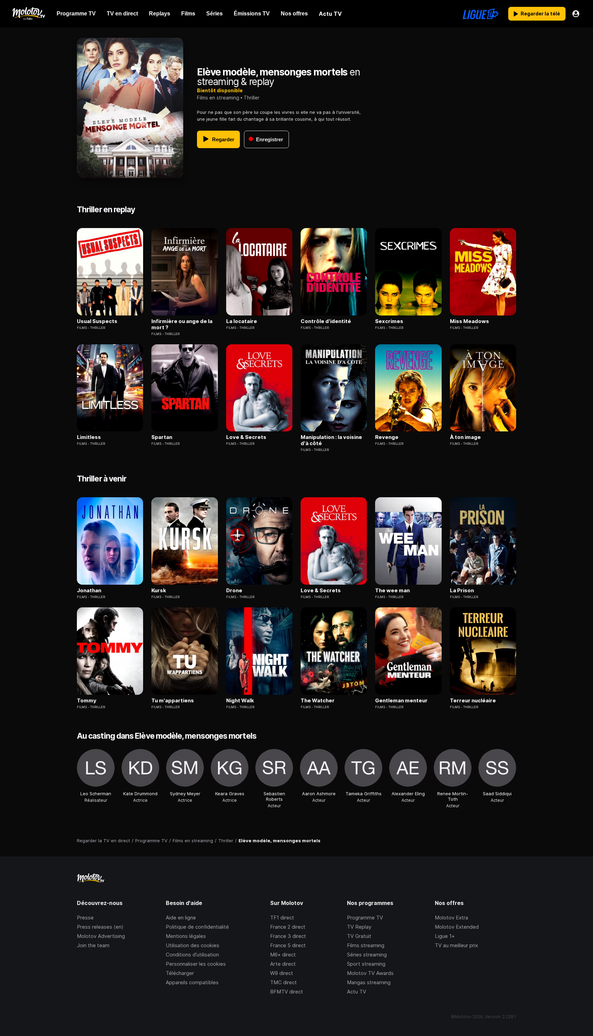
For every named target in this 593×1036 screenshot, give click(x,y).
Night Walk (240, 701)
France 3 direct (288, 936)
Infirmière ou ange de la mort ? (181, 324)
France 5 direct (288, 945)
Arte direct (283, 964)
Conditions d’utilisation (192, 954)
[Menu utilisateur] (576, 13)
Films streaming (365, 945)
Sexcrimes (389, 321)
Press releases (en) (100, 927)
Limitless (89, 437)
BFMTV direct (286, 991)
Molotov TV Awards (370, 973)
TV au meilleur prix (456, 945)
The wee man (392, 590)
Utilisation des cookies (192, 945)
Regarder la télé (540, 13)
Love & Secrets (246, 437)
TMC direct (283, 982)
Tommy (86, 701)
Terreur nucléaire (473, 701)
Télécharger (180, 973)
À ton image (465, 437)
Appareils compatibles (192, 982)
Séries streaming (367, 954)
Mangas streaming (369, 982)
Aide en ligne (181, 917)
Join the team (93, 945)
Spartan (161, 437)
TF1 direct (282, 917)
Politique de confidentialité (197, 927)
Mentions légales (186, 936)
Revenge (386, 437)
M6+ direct (283, 954)
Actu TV (356, 991)
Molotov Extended (457, 927)
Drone (234, 590)
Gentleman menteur (401, 701)
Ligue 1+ (445, 936)
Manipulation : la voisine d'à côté (331, 440)
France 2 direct (287, 927)
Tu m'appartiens (172, 701)
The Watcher (318, 701)
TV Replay (359, 927)
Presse (85, 917)
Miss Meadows (469, 321)
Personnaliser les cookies (196, 964)
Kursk (158, 590)
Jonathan (89, 590)
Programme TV (365, 917)
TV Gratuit (359, 936)
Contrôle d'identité (326, 321)
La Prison (462, 590)
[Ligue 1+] (480, 13)
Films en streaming (218, 97)
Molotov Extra (451, 917)
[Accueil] (28, 14)
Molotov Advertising (101, 936)
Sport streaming (366, 964)
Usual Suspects (97, 321)
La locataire (241, 321)
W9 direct (281, 973)
